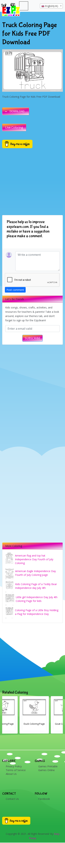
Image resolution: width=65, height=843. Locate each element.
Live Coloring (14, 127)
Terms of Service (16, 770)
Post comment (15, 289)
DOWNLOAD (17, 111)
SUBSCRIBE (32, 338)
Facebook (44, 799)
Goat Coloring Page (30, 723)
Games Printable (48, 766)
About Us (11, 774)
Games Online (46, 770)
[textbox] (51, 6)
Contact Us (12, 799)
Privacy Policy (14, 766)
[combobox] (51, 5)
